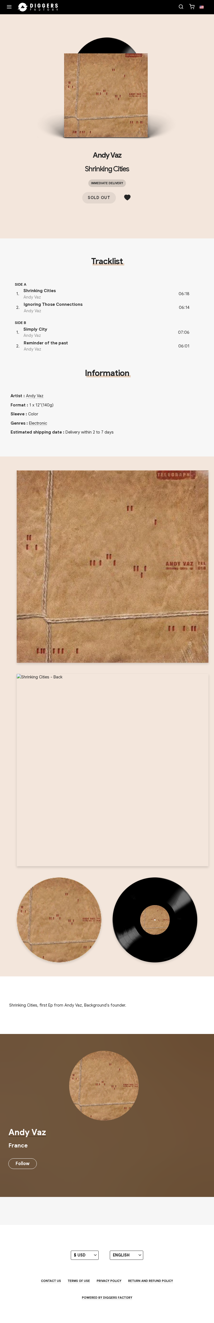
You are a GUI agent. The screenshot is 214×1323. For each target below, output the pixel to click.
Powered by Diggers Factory (107, 1298)
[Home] (38, 7)
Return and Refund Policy (150, 1281)
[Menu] (9, 7)
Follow (23, 1163)
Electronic (38, 423)
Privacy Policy (109, 1281)
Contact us (51, 1281)
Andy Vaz (107, 155)
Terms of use (79, 1281)
